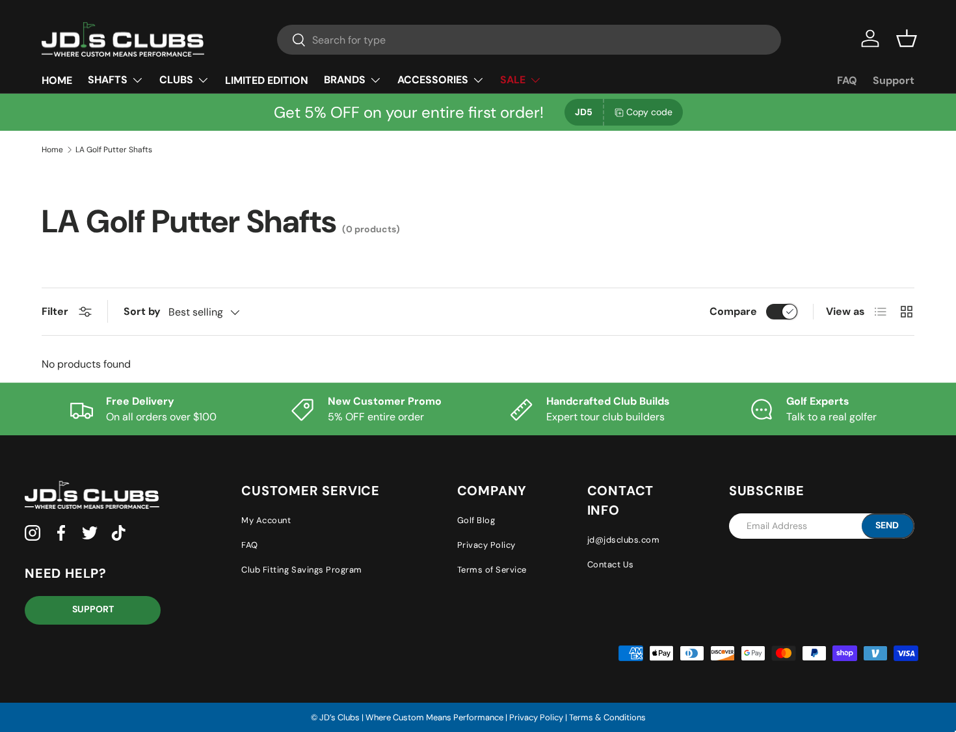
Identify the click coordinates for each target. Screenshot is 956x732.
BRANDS (344, 80)
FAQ (847, 80)
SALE (512, 80)
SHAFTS (107, 80)
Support (893, 80)
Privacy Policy (486, 544)
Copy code (649, 112)
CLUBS (176, 80)
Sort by (142, 311)
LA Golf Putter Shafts (113, 150)
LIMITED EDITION (266, 80)
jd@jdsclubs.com (623, 539)
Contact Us (610, 564)
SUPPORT (93, 609)
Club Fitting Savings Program (301, 569)
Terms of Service (492, 569)
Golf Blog (476, 520)
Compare (733, 311)
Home (52, 150)
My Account (266, 520)
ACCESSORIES (432, 80)
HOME (57, 80)
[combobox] (529, 40)
